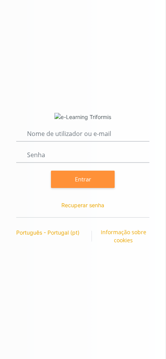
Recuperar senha (82, 205)
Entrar (83, 179)
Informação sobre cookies (123, 236)
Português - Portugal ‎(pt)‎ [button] (48, 232)
